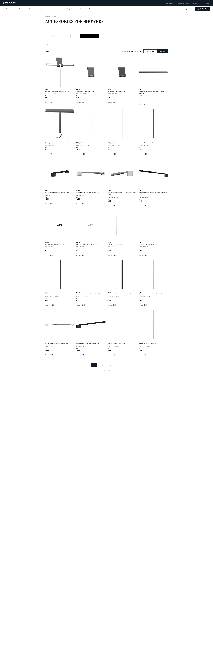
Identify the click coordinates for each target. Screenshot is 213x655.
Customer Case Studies (87, 9)
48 (138, 51)
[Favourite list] (191, 9)
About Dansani (170, 3)
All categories (52, 36)
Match (64, 36)
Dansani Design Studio (68, 9)
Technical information (183, 3)
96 (141, 51)
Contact (195, 3)
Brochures (54, 9)
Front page (47, 16)
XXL (74, 36)
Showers (54, 16)
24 (135, 51)
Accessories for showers (89, 36)
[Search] (186, 9)
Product (162, 51)
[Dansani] (10, 3)
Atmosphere (150, 51)
